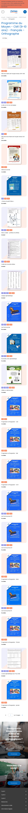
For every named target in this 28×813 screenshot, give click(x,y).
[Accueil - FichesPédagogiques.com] (14, 11)
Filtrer (5, 38)
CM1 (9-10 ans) (22, 17)
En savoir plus (14, 754)
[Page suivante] (22, 715)
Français (5, 19)
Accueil (3, 17)
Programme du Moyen (12, 17)
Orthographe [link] (11, 19)
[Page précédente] (6, 715)
